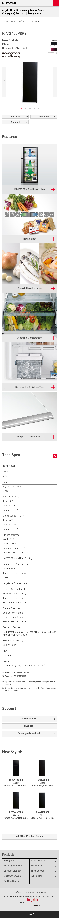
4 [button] (34, 108)
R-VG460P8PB (16, 812)
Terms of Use (16, 892)
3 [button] (30, 108)
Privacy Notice (29, 892)
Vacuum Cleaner (12, 871)
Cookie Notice (41, 892)
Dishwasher (37, 865)
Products (13, 21)
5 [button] (38, 108)
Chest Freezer (38, 860)
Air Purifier (36, 876)
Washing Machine (13, 865)
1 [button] (21, 108)
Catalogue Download (28, 733)
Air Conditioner (11, 881)
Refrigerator (23, 21)
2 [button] (25, 108)
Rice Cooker (37, 871)
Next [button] (55, 82)
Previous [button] (4, 82)
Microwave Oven (12, 876)
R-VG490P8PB (42, 780)
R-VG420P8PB (42, 812)
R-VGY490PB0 (16, 780)
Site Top (5, 21)
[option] (29, 82)
